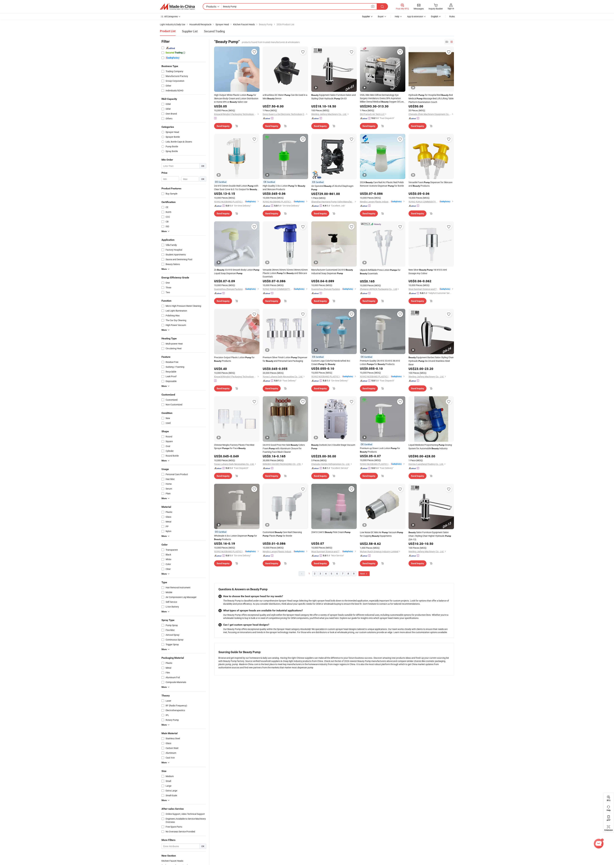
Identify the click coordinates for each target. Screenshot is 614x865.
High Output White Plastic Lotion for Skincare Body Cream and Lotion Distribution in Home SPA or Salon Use (236, 98)
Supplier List (190, 31)
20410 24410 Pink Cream (330, 532)
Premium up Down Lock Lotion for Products (380, 450)
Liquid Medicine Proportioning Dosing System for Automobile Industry (430, 446)
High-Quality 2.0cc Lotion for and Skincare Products (284, 187)
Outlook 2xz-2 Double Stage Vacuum (333, 446)
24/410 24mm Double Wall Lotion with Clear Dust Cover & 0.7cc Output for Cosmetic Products (236, 187)
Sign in (451, 8)
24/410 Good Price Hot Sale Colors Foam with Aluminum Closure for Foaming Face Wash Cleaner (284, 448)
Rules (452, 16)
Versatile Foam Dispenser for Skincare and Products (430, 184)
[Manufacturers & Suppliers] (177, 6)
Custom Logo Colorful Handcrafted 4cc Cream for (330, 362)
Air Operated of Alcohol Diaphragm (332, 187)
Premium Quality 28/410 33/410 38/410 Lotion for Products (380, 362)
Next (362, 573)
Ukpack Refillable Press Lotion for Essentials (380, 271)
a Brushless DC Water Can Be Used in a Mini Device (285, 96)
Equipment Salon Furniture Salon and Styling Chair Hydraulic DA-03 (333, 96)
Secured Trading (214, 31)
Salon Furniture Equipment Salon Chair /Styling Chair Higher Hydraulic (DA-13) (430, 536)
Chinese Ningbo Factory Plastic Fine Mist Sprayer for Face (234, 446)
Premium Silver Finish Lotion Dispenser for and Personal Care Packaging (285, 359)
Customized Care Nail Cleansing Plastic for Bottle (282, 534)
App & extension (415, 16)
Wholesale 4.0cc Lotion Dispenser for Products (235, 537)
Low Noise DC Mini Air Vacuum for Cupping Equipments (381, 534)
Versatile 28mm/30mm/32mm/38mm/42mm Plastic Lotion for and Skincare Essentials (285, 273)
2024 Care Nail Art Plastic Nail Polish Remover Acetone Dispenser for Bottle (382, 184)
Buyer (381, 16)
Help (397, 16)
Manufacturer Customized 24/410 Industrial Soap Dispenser (332, 271)
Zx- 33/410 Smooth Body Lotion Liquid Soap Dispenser (236, 271)
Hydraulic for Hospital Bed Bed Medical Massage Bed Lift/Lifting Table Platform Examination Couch (431, 98)
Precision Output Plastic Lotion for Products (234, 359)
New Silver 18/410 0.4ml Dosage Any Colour (428, 271)
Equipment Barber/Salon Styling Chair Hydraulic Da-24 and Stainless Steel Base (431, 361)
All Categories (171, 16)
